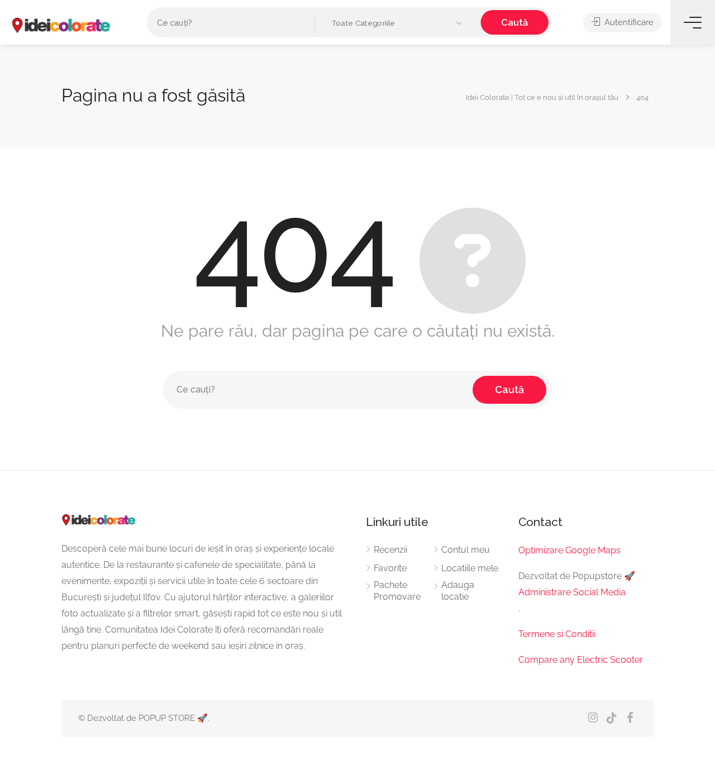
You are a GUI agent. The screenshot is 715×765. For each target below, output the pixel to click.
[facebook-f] (630, 718)
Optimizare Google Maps (569, 550)
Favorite (390, 568)
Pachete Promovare (397, 591)
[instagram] (593, 718)
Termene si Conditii (556, 634)
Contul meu (465, 549)
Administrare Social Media (572, 592)
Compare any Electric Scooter (580, 659)
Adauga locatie (457, 591)
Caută (514, 22)
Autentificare (628, 22)
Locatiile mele (469, 568)
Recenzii (390, 549)
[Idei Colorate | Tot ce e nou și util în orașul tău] (61, 25)
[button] (398, 23)
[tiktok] (611, 718)
